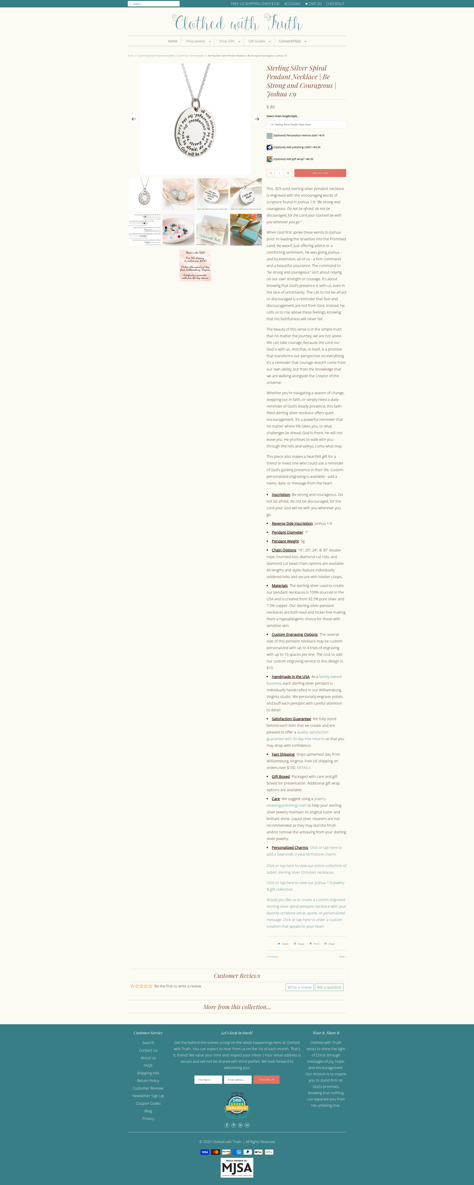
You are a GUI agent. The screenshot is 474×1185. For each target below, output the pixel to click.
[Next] (257, 119)
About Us (148, 1057)
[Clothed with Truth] (237, 22)
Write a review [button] (299, 987)
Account (292, 3)
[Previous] (134, 119)
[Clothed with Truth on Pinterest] (233, 1125)
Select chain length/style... (283, 116)
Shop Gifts (227, 41)
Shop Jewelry (196, 41)
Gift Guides (257, 41)
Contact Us (148, 1050)
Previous (273, 956)
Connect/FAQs (291, 41)
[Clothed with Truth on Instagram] (240, 1125)
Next (342, 956)
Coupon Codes (148, 1103)
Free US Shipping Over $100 (255, 3)
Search (148, 1042)
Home (172, 41)
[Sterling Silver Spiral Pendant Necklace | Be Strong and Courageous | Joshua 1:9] (195, 118)
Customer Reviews (148, 1088)
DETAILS (304, 767)
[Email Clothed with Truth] (247, 1125)
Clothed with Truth (226, 1141)
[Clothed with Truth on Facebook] (227, 1125)
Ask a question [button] (329, 987)
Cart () (314, 3)
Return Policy (148, 1080)
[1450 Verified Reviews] (237, 1119)
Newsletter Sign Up (148, 1095)
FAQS (148, 1065)
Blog (148, 1110)
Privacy (148, 1118)
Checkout (335, 3)
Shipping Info (148, 1072)
